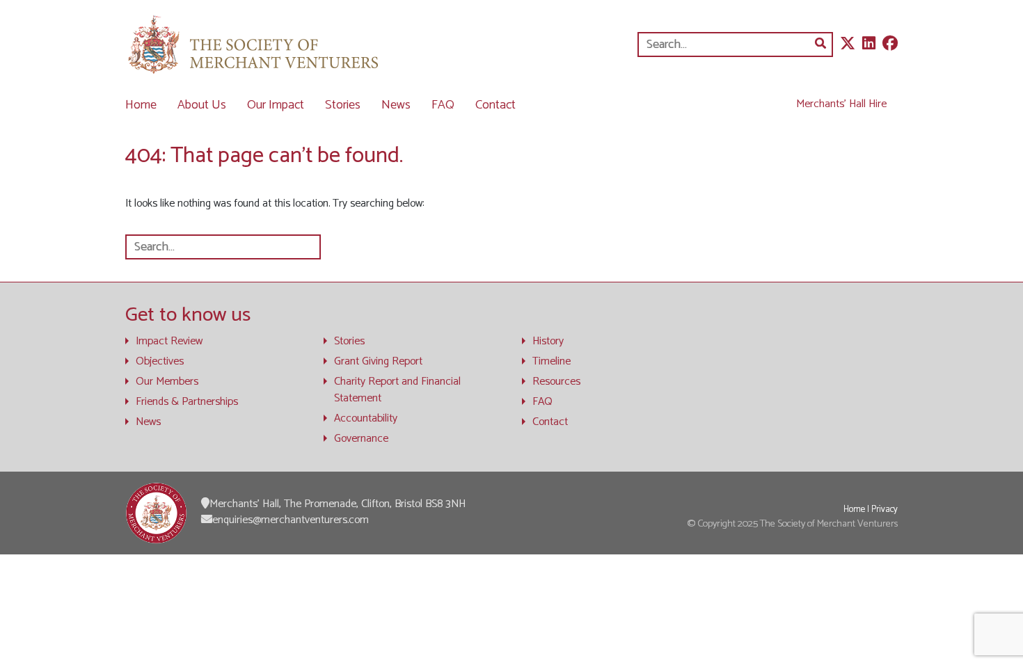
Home (141, 105)
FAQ (442, 105)
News (396, 105)
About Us (201, 105)
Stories (342, 105)
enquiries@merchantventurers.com (290, 520)
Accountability (365, 418)
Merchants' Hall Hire (841, 104)
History (548, 341)
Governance (361, 439)
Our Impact (275, 105)
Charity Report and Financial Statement (397, 390)
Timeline (551, 361)
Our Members (167, 382)
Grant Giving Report (378, 361)
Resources (556, 382)
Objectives (160, 361)
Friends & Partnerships (187, 402)
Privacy (884, 509)
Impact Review (169, 341)
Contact (495, 105)
